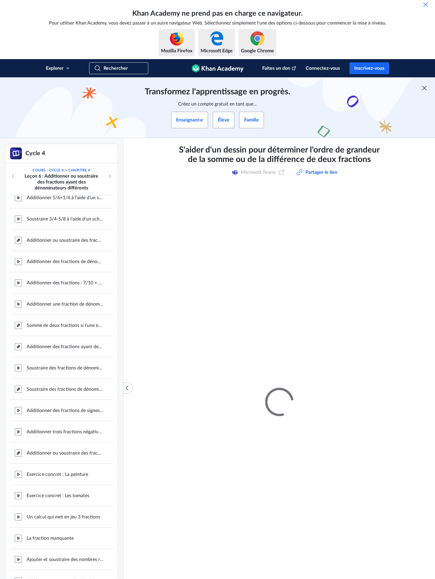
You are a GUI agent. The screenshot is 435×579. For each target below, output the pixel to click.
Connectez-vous (323, 68)
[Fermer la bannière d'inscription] (424, 88)
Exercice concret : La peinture (57, 474)
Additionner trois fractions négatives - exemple (65, 431)
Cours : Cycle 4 (48, 170)
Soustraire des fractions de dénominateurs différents (65, 368)
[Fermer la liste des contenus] (128, 388)
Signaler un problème (347, 388)
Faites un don (276, 68)
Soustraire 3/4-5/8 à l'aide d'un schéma (65, 219)
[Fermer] (425, 4)
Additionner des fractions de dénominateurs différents (65, 261)
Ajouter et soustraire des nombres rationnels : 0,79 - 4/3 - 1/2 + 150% (65, 559)
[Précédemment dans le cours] (13, 176)
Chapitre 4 (79, 170)
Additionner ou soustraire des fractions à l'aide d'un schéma (65, 240)
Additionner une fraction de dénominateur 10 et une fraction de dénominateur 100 (65, 304)
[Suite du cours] (109, 176)
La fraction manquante (50, 538)
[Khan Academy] (218, 68)
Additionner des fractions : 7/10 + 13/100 (65, 282)
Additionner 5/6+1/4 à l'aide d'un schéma (65, 197)
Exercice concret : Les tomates (58, 495)
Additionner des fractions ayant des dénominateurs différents (65, 346)
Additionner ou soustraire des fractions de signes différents (65, 453)
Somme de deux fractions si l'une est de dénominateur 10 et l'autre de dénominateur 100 (65, 325)
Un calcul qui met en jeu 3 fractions (63, 517)
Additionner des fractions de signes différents (65, 410)
